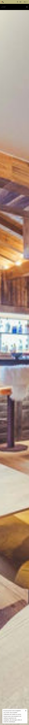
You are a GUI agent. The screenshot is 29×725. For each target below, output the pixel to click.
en (27, 2)
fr (24, 2)
